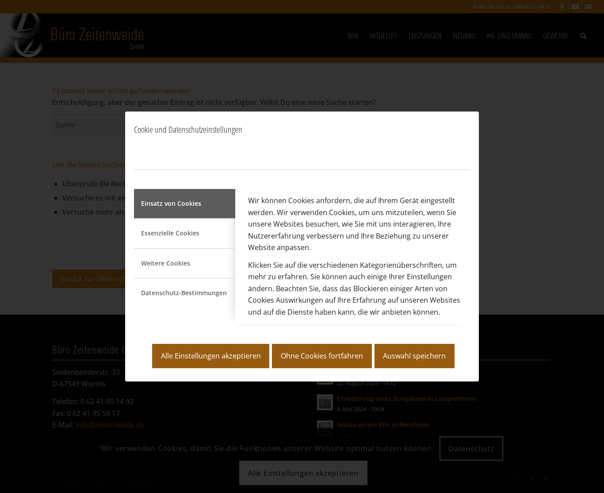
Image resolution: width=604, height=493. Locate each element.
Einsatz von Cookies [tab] (171, 203)
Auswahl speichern (414, 356)
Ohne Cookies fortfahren (322, 356)
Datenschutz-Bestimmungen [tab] (184, 293)
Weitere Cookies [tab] (165, 263)
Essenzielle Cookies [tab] (170, 233)
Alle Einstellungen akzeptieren (211, 356)
